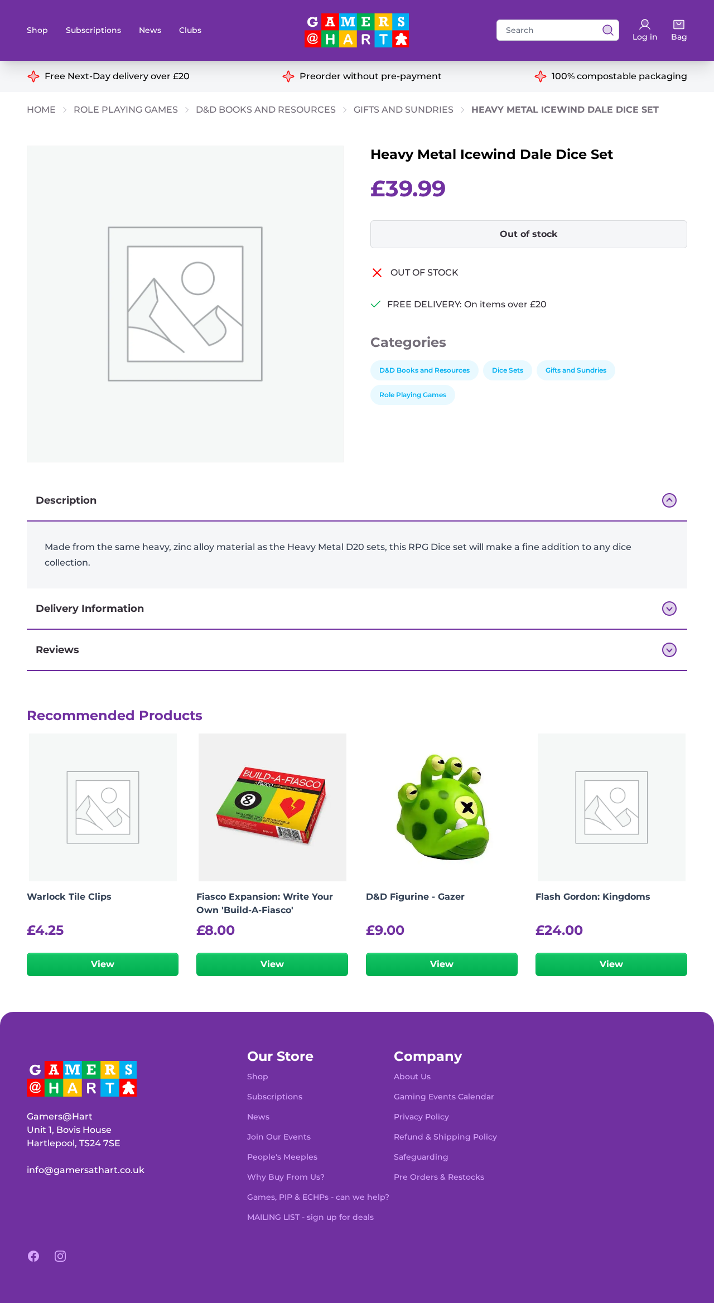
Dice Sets (507, 370)
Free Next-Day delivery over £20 (117, 76)
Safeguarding (421, 1157)
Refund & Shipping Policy (445, 1137)
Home (41, 109)
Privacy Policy (421, 1117)
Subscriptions (93, 30)
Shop (37, 30)
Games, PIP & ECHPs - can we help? (318, 1197)
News (150, 30)
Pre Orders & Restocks (439, 1177)
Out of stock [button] (529, 234)
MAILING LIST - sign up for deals (310, 1217)
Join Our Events (279, 1137)
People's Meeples (282, 1157)
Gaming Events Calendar (444, 1097)
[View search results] (605, 30)
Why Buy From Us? (286, 1177)
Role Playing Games (126, 109)
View (102, 964)
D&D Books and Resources (266, 109)
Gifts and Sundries (404, 109)
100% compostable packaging (619, 76)
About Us (412, 1077)
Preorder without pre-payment (371, 76)
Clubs (190, 30)
